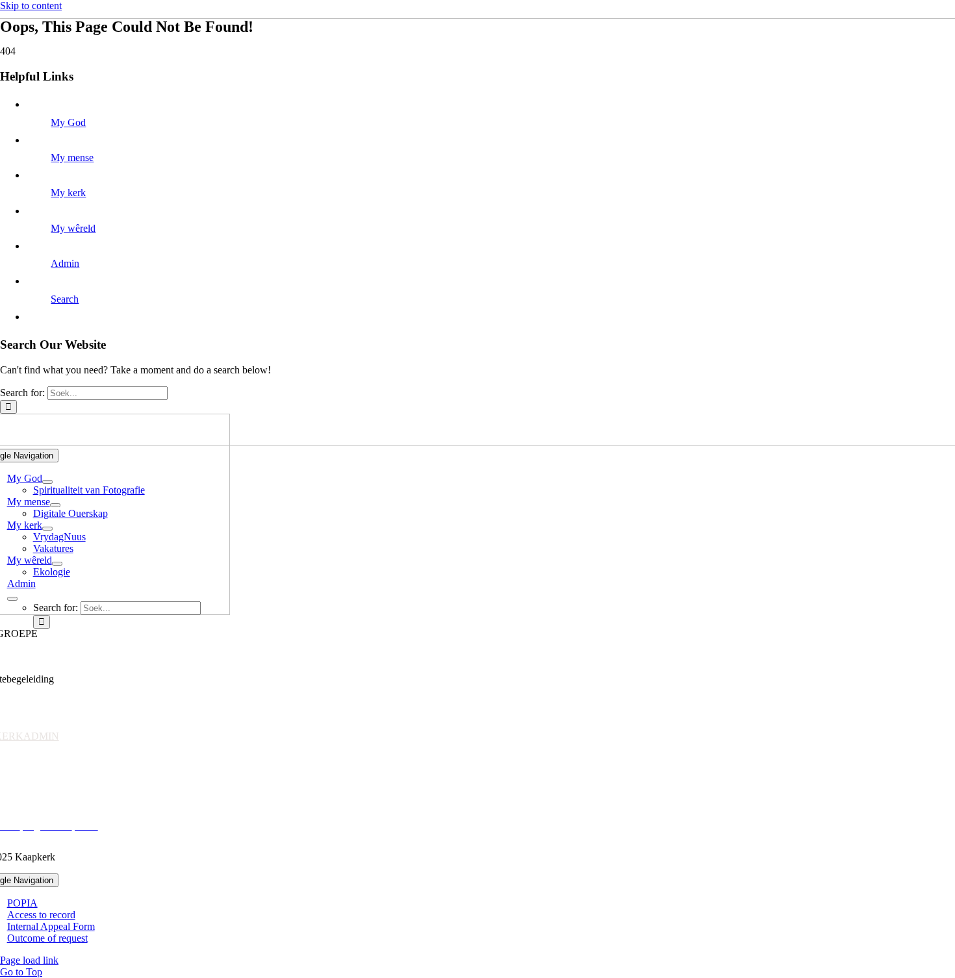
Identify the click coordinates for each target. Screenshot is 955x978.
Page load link (29, 960)
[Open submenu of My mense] (55, 505)
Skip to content (31, 5)
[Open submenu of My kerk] (47, 529)
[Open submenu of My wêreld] (57, 564)
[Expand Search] (12, 599)
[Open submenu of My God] (47, 482)
